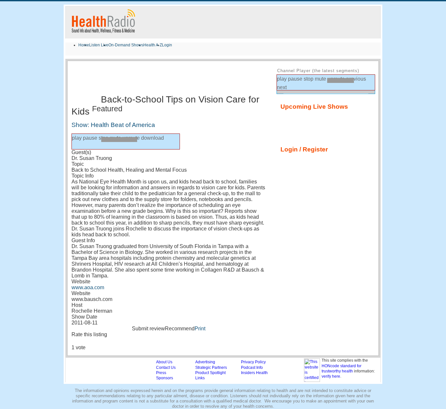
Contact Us (166, 367)
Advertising (205, 362)
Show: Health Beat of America (113, 124)
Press (161, 372)
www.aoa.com (88, 287)
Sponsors (164, 378)
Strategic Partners (211, 367)
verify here (331, 376)
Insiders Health (254, 372)
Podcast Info (252, 367)
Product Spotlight (210, 372)
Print (200, 328)
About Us (164, 362)
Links (200, 378)
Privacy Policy (253, 362)
